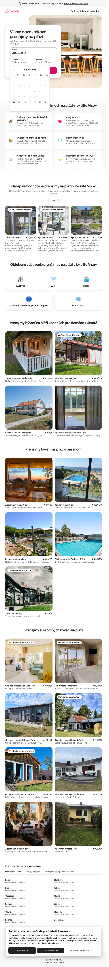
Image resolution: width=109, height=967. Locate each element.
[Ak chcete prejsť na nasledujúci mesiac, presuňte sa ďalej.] (45, 70)
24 (14, 102)
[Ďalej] (58, 200)
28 (35, 102)
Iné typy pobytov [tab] (32, 872)
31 (14, 107)
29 (40, 102)
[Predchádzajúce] (49, 200)
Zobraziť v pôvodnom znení (76, 3)
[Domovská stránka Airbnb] (12, 11)
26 (24, 102)
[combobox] (33, 52)
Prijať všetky (22, 950)
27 (30, 102)
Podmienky (59, 962)
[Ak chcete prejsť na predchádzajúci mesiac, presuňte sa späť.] (14, 70)
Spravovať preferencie (79, 950)
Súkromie (47, 962)
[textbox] (21, 62)
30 (45, 102)
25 (19, 102)
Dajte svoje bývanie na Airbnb (85, 11)
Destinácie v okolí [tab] (13, 872)
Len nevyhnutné (51, 950)
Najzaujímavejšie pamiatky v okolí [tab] (59, 872)
